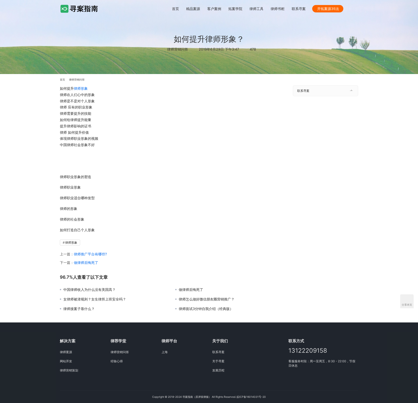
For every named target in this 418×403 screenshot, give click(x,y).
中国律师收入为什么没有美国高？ (89, 290)
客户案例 (214, 9)
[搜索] (356, 8)
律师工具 (256, 9)
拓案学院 (235, 9)
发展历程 (218, 370)
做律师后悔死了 (86, 262)
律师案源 (66, 352)
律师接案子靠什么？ (79, 309)
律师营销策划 (69, 370)
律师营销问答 (177, 49)
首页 (175, 9)
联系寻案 (299, 9)
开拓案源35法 (328, 9)
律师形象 (81, 88)
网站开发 (66, 361)
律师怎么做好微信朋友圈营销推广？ (206, 299)
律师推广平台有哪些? (90, 254)
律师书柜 (278, 9)
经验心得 (117, 361)
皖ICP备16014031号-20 (251, 396)
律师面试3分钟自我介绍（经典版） (206, 309)
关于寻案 (218, 361)
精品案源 (193, 9)
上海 (165, 352)
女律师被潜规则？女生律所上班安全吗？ (94, 299)
